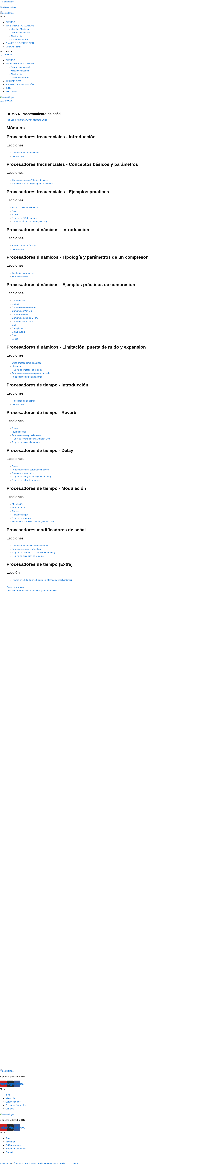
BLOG (8, 88)
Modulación (17, 504)
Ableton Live (17, 36)
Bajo (14, 211)
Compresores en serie (22, 321)
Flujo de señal (19, 432)
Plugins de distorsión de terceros (28, 556)
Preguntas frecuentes (15, 1105)
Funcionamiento (20, 276)
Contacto (9, 1109)
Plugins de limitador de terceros (27, 370)
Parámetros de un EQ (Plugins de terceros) (32, 183)
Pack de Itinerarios (20, 39)
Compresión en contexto (24, 307)
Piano (15, 214)
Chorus (15, 511)
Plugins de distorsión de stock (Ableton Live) (33, 552)
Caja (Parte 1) (18, 328)
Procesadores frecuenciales (25, 153)
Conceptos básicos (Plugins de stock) (30, 180)
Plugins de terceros (21, 518)
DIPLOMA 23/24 (13, 47)
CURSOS (10, 22)
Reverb (15, 428)
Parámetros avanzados (23, 473)
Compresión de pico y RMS (25, 318)
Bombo (15, 304)
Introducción (18, 156)
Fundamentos (18, 507)
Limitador (16, 366)
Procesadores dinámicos (24, 245)
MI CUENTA (6, 51)
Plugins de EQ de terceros (24, 218)
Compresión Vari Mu (22, 311)
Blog (7, 1095)
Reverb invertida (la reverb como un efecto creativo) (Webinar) (42, 580)
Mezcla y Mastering (20, 29)
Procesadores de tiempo (24, 401)
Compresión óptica (21, 314)
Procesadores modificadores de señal (30, 545)
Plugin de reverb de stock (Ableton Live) (31, 439)
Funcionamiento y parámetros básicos (30, 470)
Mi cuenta (10, 1098)
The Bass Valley (8, 7)
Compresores (18, 300)
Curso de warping (15, 587)
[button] (100, 16)
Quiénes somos (13, 1102)
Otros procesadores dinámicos (26, 363)
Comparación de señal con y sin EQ (29, 221)
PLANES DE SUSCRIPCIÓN (19, 43)
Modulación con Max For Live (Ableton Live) (33, 521)
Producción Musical (20, 32)
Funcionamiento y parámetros (26, 435)
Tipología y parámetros (23, 273)
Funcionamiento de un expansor (27, 377)
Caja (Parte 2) (18, 332)
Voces (15, 339)
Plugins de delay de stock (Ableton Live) (31, 476)
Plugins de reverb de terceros (26, 442)
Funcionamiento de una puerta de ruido (31, 373)
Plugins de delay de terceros (25, 480)
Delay (15, 466)
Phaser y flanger (20, 515)
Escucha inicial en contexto (25, 207)
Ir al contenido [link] (7, 2)
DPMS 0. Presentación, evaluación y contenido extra (32, 591)
